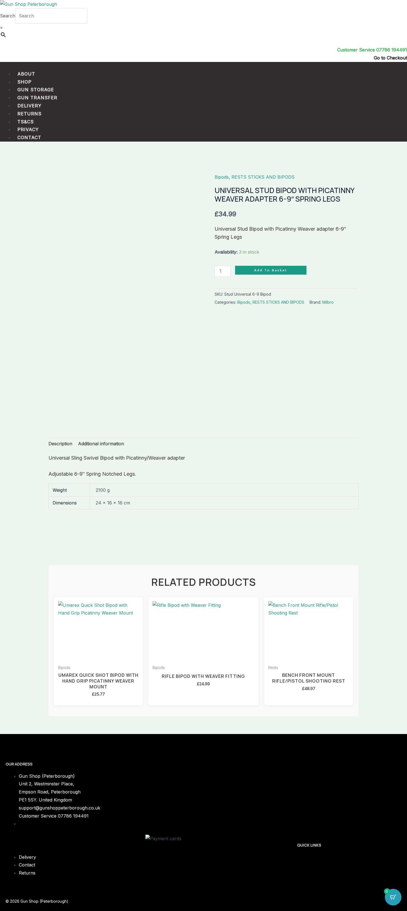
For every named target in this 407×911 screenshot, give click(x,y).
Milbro (328, 302)
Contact (29, 137)
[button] (203, 66)
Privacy (28, 129)
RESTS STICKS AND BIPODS (263, 177)
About (26, 74)
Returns (29, 113)
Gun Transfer (37, 97)
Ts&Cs (25, 121)
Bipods (222, 177)
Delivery (29, 105)
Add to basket (270, 270)
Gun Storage (35, 89)
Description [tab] (60, 443)
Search (7, 16)
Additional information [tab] (101, 443)
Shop (24, 82)
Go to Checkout (390, 58)
